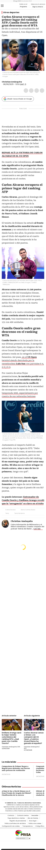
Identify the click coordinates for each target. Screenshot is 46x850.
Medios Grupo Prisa (23, 838)
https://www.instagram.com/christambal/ (26, 82)
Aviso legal (32, 821)
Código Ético (39, 826)
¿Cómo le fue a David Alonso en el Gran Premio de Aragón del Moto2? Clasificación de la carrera (16, 793)
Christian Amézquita (12, 82)
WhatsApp (42, 90)
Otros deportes (11, 12)
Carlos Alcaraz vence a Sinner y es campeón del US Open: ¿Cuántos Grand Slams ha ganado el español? (34, 738)
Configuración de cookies (11, 826)
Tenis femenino (19, 513)
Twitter (31, 90)
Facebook (26, 90)
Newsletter (34, 815)
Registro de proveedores (18, 821)
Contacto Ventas (23, 815)
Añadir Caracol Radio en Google (19, 99)
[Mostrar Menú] (2, 5)
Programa (23, 6)
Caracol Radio (11, 5)
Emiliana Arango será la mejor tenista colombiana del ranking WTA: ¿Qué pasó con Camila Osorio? (11, 738)
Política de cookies (35, 823)
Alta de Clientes (33, 818)
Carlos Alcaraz (10, 510)
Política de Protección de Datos (15, 823)
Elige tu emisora (37, 6)
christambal (23, 82)
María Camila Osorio (28, 510)
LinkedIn (36, 90)
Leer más (37, 529)
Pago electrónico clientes (16, 818)
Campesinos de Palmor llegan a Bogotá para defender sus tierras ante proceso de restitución (16, 768)
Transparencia (27, 826)
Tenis (7, 513)
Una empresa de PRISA (23, 833)
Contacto (11, 815)
